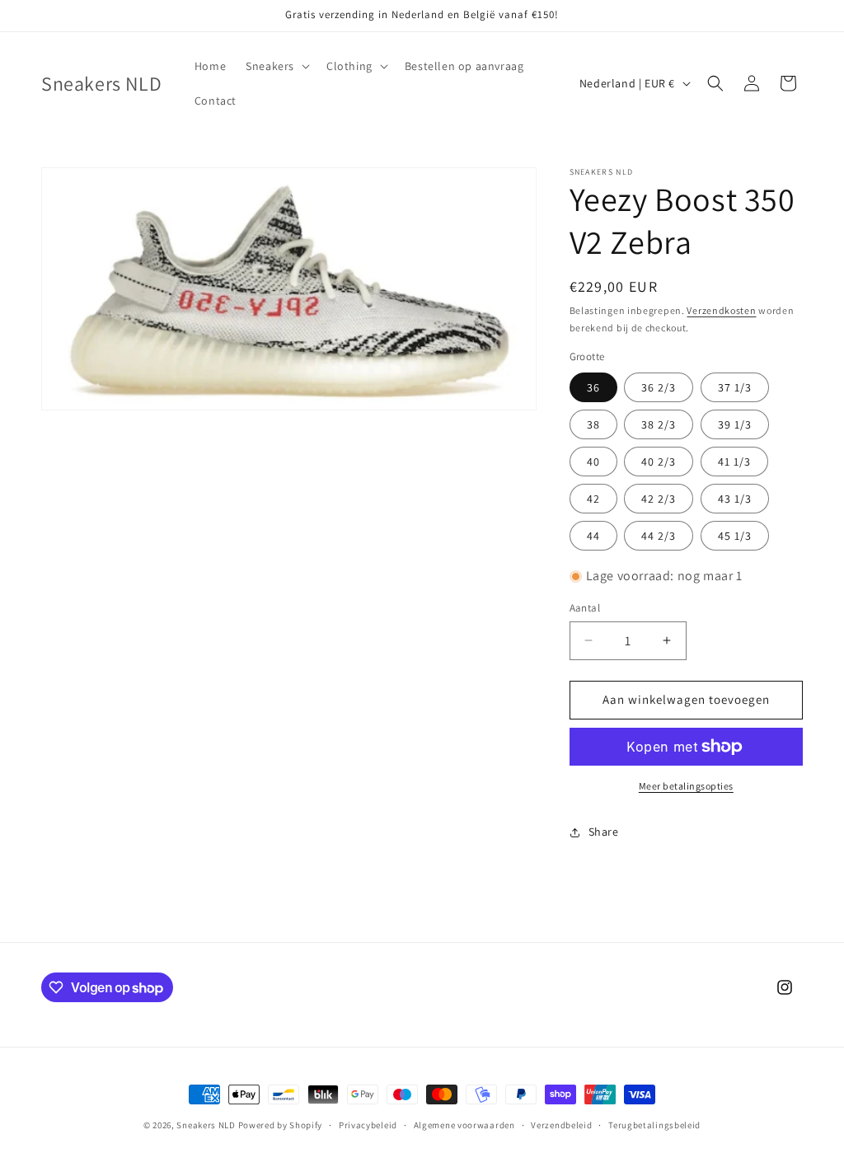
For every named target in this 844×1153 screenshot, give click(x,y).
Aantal (585, 608)
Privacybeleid (368, 1125)
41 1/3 (734, 461)
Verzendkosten (721, 310)
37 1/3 (735, 387)
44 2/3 (658, 535)
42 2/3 (658, 498)
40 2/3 (658, 461)
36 (593, 387)
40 (593, 461)
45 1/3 (735, 535)
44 (593, 535)
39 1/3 (735, 424)
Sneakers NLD (205, 1125)
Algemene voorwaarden (464, 1125)
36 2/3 (658, 387)
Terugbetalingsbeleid (654, 1125)
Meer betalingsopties (686, 786)
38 (593, 424)
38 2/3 (658, 424)
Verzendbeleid (561, 1125)
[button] (276, 66)
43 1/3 (735, 498)
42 (593, 498)
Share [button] (603, 831)
